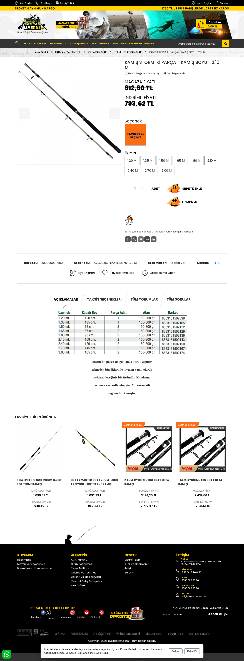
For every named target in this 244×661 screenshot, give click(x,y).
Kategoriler (37, 43)
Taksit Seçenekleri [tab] (104, 299)
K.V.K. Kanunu (79, 560)
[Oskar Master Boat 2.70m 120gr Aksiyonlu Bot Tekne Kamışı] (41, 449)
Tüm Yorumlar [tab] (144, 299)
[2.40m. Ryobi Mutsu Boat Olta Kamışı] (95, 449)
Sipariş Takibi (132, 560)
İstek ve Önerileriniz (137, 564)
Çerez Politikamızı (79, 653)
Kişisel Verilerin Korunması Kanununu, (141, 649)
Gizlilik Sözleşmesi (82, 564)
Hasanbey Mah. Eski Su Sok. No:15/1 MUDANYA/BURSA (201, 563)
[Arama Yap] (225, 43)
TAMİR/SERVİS (79, 43)
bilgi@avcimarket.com (195, 596)
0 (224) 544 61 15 (191, 572)
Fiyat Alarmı (86, 273)
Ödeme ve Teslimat (83, 572)
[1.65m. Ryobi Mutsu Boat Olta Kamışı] (149, 449)
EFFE (216, 263)
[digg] (147, 239)
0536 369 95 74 (190, 580)
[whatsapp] (160, 239)
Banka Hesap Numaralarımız (34, 568)
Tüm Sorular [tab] (179, 299)
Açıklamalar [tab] (66, 299)
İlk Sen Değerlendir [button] (174, 73)
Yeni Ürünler (78, 585)
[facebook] (128, 239)
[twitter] (134, 239)
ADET (155, 188)
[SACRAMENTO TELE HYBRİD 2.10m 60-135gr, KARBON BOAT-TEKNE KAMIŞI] (203, 449)
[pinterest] (141, 239)
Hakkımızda (58, 43)
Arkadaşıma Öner (162, 273)
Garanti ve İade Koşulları (86, 577)
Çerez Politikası (80, 568)
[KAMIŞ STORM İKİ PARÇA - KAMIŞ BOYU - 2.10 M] (69, 112)
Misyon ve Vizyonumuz (31, 564)
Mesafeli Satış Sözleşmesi (86, 581)
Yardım (129, 572)
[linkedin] (153, 239)
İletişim (129, 568)
